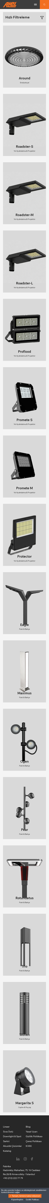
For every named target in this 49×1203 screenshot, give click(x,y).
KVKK (29, 1146)
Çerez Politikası (34, 1141)
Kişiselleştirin (17, 1199)
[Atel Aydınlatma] (10, 4)
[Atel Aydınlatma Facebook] (32, 1159)
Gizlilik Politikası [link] (32, 1199)
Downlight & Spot (12, 1136)
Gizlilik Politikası (34, 1136)
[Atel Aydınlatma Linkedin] (17, 1159)
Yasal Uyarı (31, 1131)
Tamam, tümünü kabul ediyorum (25, 1196)
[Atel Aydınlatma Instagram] (25, 1159)
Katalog (7, 1150)
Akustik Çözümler (12, 1146)
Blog (28, 1126)
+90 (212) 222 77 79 (13, 1178)
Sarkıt (6, 1141)
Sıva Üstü (8, 1131)
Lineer (6, 1126)
